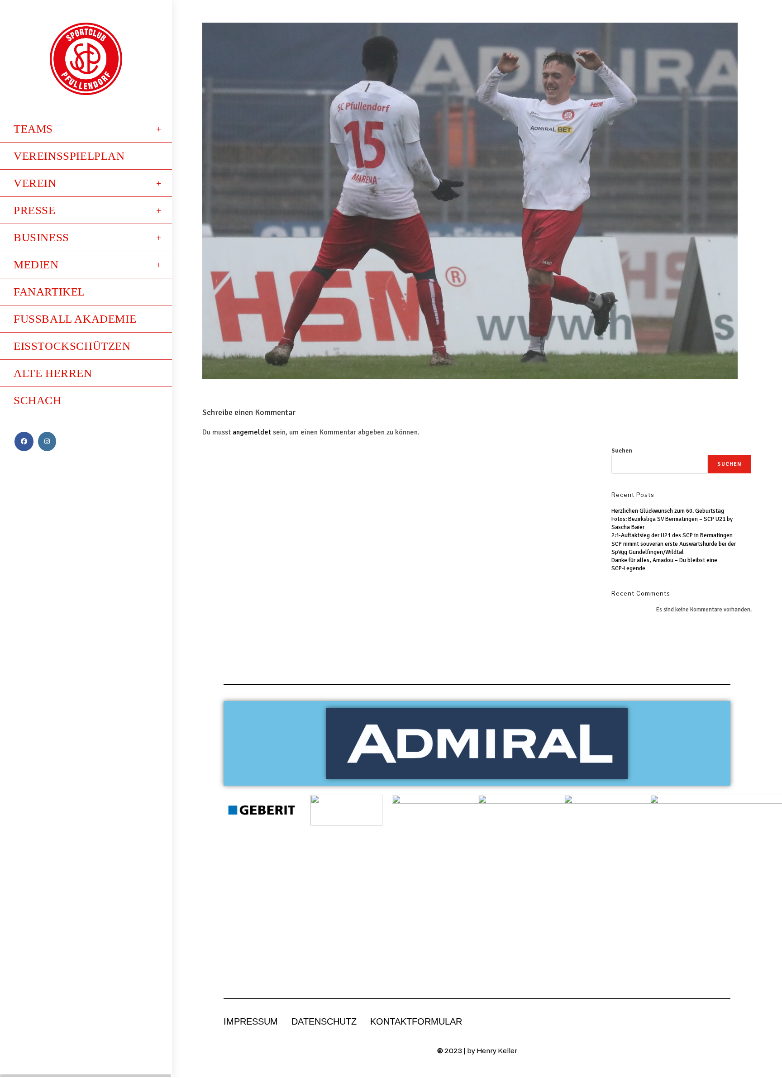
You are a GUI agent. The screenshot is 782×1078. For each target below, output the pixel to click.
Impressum (251, 1021)
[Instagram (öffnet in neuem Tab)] (47, 441)
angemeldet (252, 432)
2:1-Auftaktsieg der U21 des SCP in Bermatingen (672, 535)
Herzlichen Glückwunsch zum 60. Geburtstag (667, 511)
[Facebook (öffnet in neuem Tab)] (23, 441)
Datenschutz (324, 1021)
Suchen (621, 450)
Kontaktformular (416, 1021)
